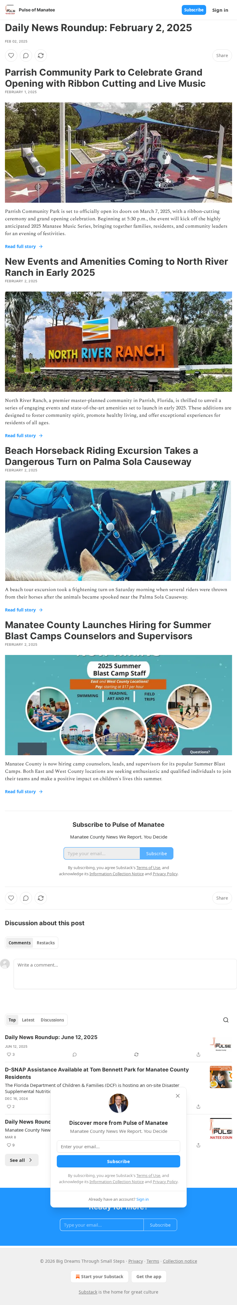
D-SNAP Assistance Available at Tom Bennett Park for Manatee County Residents (97, 1073)
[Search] (226, 1020)
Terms (153, 1261)
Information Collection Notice (116, 1181)
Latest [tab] (28, 1020)
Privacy (135, 1261)
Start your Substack (102, 1276)
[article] (118, 1046)
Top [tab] (12, 1020)
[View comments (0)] (26, 55)
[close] (178, 1096)
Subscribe (194, 10)
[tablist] (31, 943)
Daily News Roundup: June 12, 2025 (51, 1037)
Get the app (148, 1276)
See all (17, 1160)
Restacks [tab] (46, 943)
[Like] (11, 55)
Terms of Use (148, 1175)
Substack (88, 1292)
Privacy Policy (165, 1181)
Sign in (220, 10)
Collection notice (180, 1261)
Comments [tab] (20, 943)
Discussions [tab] (52, 1020)
